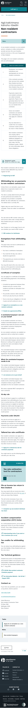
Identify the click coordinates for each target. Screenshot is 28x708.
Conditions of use (14, 696)
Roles (3, 15)
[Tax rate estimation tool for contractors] (4, 478)
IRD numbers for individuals (11, 233)
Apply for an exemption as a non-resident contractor (12, 306)
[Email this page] (9, 689)
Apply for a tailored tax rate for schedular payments (11, 448)
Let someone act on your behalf (12, 375)
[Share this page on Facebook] (19, 689)
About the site (6, 696)
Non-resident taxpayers (10, 15)
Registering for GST (9, 175)
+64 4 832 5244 (5, 592)
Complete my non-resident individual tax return (13, 510)
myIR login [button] (13, 9)
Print (7, 647)
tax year (22, 493)
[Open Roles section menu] (24, 41)
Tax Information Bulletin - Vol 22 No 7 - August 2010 (13, 577)
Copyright (17, 698)
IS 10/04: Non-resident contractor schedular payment (12, 571)
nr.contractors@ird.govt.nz (8, 596)
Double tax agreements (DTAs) (12, 311)
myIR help (22, 698)
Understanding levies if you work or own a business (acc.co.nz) (12, 534)
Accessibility (11, 698)
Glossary (5, 698)
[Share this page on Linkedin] (14, 689)
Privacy (21, 696)
